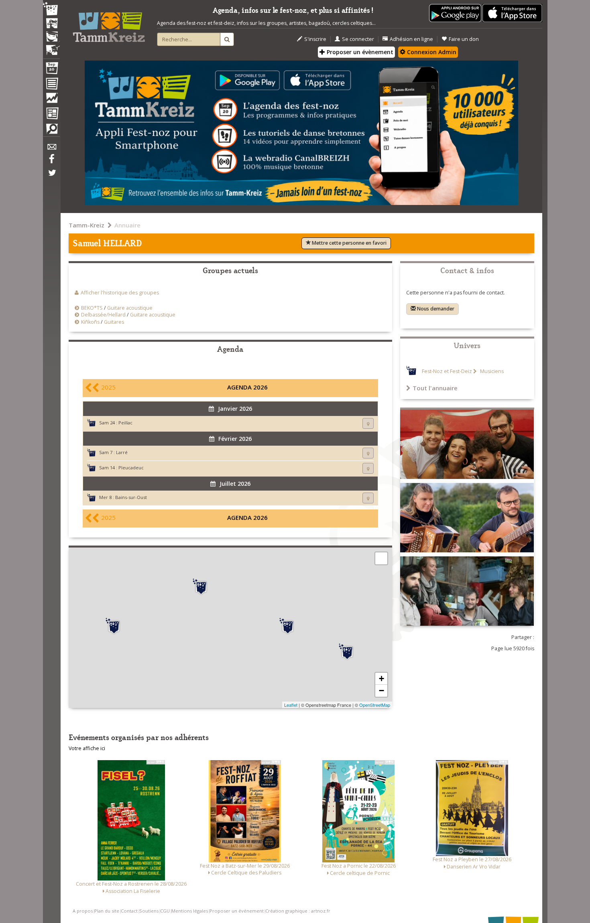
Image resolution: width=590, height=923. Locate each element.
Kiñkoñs (90, 321)
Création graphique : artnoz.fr (297, 911)
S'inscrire (315, 39)
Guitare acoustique (130, 307)
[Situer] (368, 423)
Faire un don (464, 39)
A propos (83, 911)
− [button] (381, 691)
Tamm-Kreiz (86, 225)
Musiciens (491, 371)
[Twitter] (51, 177)
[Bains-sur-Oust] (347, 651)
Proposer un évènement (359, 52)
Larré (122, 452)
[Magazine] (51, 114)
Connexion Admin (430, 52)
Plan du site (106, 911)
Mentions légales (189, 911)
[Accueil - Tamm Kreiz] (109, 24)
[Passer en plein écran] (381, 558)
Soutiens (149, 911)
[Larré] (114, 626)
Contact (129, 911)
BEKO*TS (92, 307)
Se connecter (358, 39)
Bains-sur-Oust (131, 497)
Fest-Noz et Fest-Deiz (447, 371)
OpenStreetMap (374, 705)
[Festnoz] (51, 9)
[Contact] (51, 149)
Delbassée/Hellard (103, 314)
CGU (165, 911)
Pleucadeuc (131, 468)
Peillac (125, 423)
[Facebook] (51, 161)
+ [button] (381, 678)
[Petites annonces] (51, 131)
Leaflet (290, 705)
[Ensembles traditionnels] (51, 47)
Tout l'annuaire (435, 388)
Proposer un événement (237, 911)
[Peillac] (287, 626)
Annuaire (127, 225)
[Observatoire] (51, 100)
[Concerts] (51, 24)
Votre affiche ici (87, 748)
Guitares (114, 321)
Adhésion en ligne (411, 39)
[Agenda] (51, 69)
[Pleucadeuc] (201, 586)
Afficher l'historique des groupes (120, 292)
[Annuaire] (51, 85)
